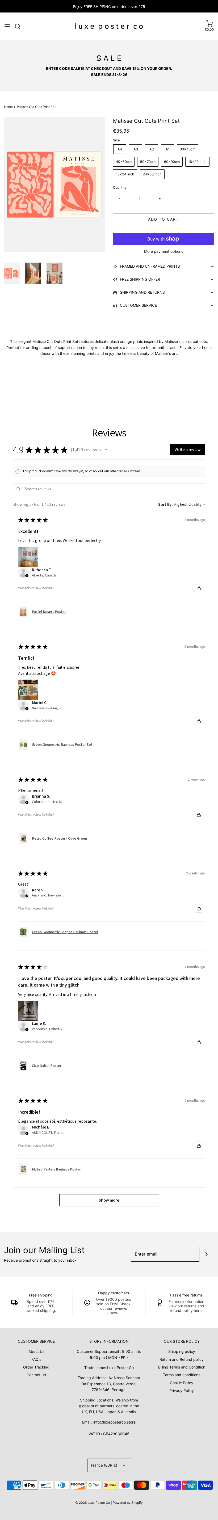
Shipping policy (181, 1351)
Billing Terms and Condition (181, 1367)
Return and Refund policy (182, 1359)
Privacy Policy (181, 1390)
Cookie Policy (181, 1382)
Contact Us (36, 1374)
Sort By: (165, 504)
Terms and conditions (181, 1374)
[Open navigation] (7, 26)
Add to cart (163, 219)
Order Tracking (36, 1367)
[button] (12, 273)
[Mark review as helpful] (198, 588)
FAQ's (36, 1359)
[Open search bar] (19, 26)
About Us (36, 1351)
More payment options (163, 251)
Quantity (120, 188)
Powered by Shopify (128, 1503)
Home (8, 107)
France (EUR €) (104, 1465)
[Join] (206, 1254)
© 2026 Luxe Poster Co (92, 1503)
